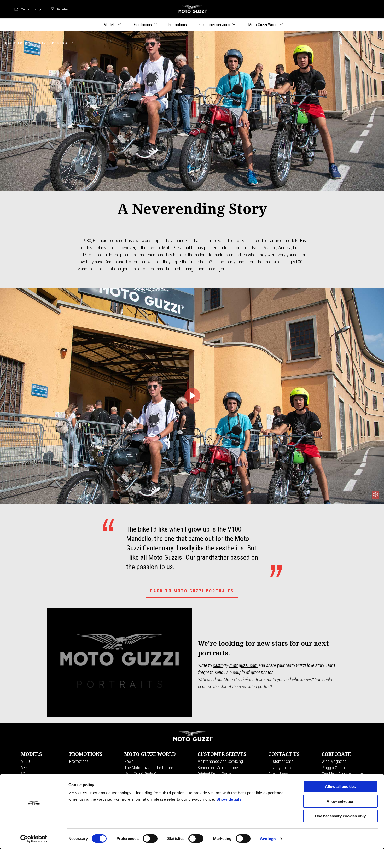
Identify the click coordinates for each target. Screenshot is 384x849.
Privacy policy (279, 767)
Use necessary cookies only (340, 816)
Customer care (280, 761)
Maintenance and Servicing (220, 761)
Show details (228, 799)
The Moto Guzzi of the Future (148, 767)
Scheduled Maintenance (217, 767)
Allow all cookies (340, 786)
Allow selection (340, 801)
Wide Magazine (334, 761)
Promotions (79, 761)
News (128, 761)
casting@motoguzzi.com (235, 665)
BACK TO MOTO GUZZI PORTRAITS (192, 590)
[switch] (150, 838)
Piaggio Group (333, 767)
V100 (25, 761)
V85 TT (27, 767)
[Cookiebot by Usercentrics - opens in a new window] (34, 839)
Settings (268, 838)
